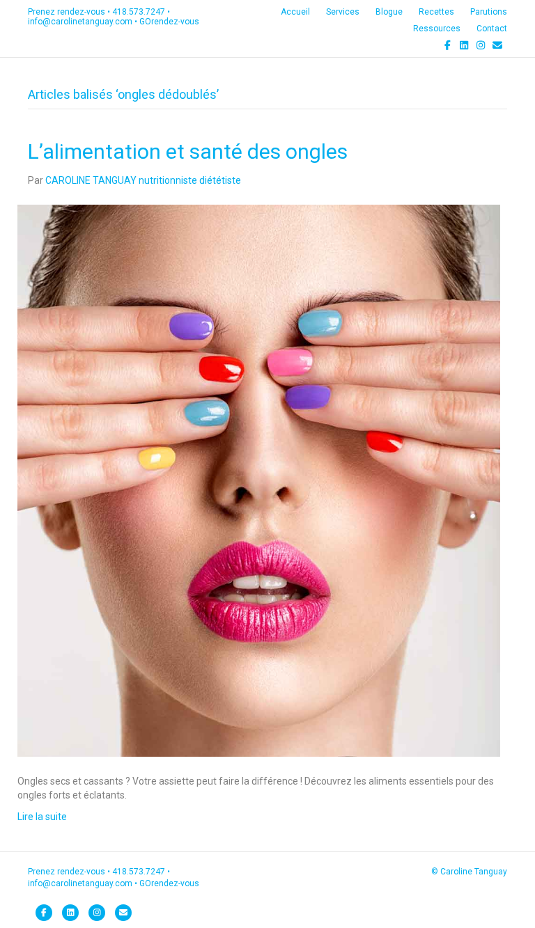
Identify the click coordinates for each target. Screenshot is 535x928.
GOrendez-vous (169, 21)
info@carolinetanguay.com (80, 21)
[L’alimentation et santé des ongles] (258, 479)
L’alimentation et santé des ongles (188, 151)
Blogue (389, 12)
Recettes (436, 12)
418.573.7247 (138, 12)
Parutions (488, 12)
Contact (491, 28)
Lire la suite (42, 816)
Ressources (436, 28)
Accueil (295, 12)
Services (342, 12)
